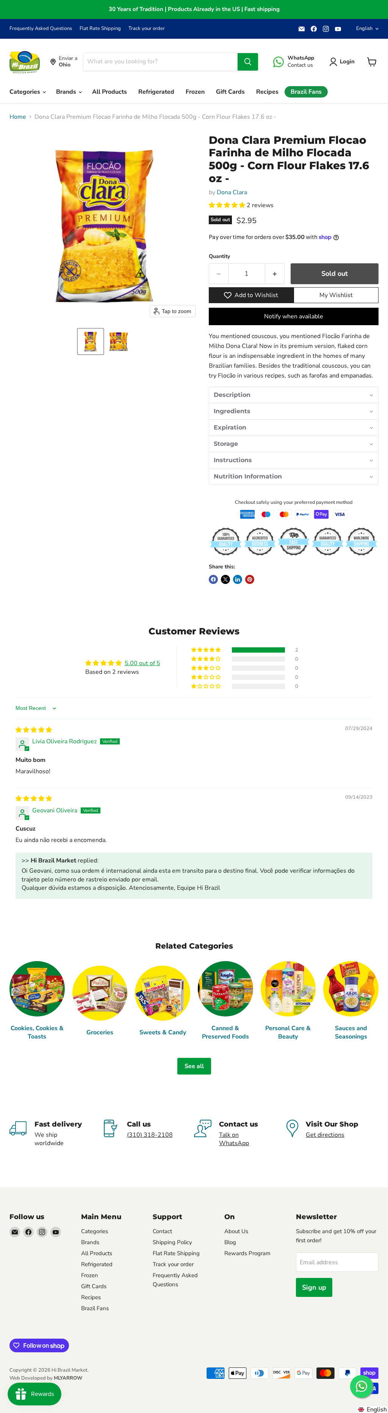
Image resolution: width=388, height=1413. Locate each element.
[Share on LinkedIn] (237, 579)
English (364, 28)
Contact (162, 1231)
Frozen (195, 92)
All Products (109, 92)
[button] (90, 341)
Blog (230, 1242)
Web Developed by (45, 1378)
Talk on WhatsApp (234, 1139)
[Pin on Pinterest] (249, 579)
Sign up (314, 1287)
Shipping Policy (172, 1242)
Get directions (325, 1135)
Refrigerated (156, 92)
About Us (236, 1231)
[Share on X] (225, 579)
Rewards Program (247, 1253)
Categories (25, 92)
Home (17, 116)
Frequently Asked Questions (40, 28)
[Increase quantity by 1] (275, 273)
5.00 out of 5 (142, 663)
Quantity (219, 256)
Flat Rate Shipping (100, 28)
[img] (34, 730)
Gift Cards (230, 92)
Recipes (267, 92)
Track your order (146, 28)
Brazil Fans (306, 92)
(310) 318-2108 (150, 1135)
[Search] (248, 62)
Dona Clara (232, 192)
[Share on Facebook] (213, 579)
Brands (67, 92)
